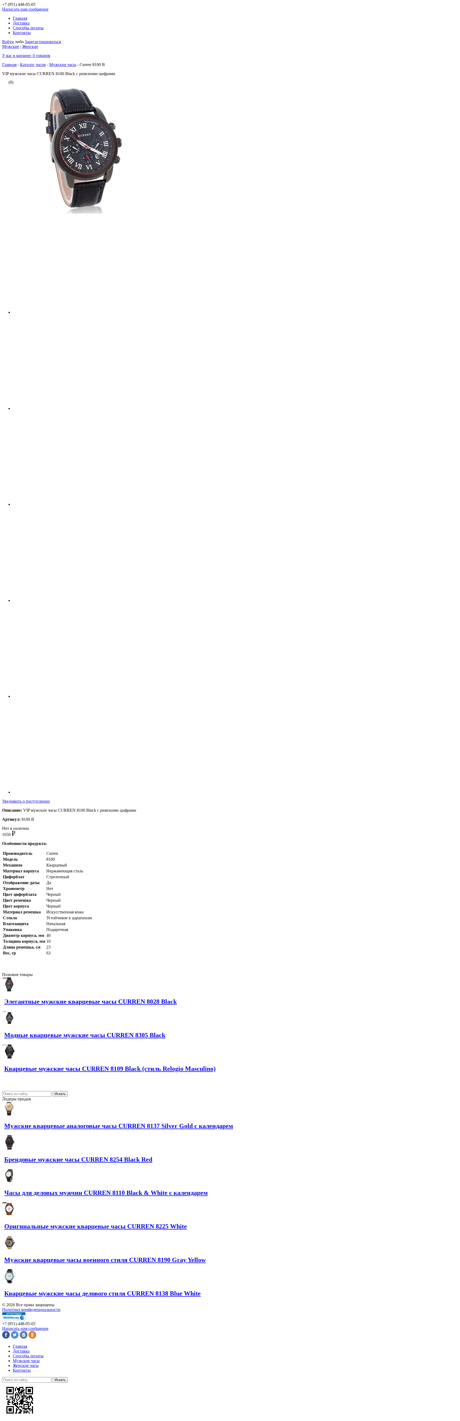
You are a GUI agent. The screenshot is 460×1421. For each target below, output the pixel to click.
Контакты (22, 32)
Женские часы (26, 1365)
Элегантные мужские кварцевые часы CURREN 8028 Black (90, 1001)
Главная (20, 18)
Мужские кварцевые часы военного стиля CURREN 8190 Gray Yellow (105, 1259)
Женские (30, 46)
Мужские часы (62, 64)
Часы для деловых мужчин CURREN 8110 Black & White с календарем (106, 1192)
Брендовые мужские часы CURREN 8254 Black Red (78, 1159)
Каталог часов (33, 64)
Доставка (21, 23)
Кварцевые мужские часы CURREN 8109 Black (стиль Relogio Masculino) (110, 1068)
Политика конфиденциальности (31, 1309)
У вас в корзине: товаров (26, 55)
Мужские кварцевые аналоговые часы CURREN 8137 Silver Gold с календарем (118, 1125)
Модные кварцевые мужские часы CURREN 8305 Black (84, 1035)
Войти (8, 41)
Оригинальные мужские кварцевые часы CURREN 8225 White (95, 1226)
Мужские (10, 46)
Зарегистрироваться (43, 41)
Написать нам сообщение (25, 9)
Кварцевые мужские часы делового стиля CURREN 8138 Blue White (102, 1293)
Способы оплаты (28, 28)
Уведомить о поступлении (26, 801)
